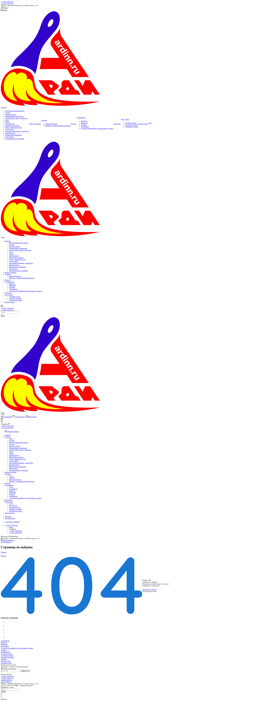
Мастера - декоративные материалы (21, 278)
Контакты (8, 293)
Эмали (11, 254)
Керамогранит (14, 265)
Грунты (11, 245)
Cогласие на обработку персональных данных (25, 291)
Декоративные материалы (18, 248)
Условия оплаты (14, 297)
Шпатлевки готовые (16, 258)
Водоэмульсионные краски (18, 243)
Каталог (8, 241)
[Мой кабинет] (2, 306)
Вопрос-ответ (10, 302)
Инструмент (13, 269)
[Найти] (1, 314)
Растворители (14, 256)
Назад (11, 439)
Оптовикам (13, 289)
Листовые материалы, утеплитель (21, 263)
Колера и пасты (14, 246)
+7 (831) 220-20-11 (7, 3)
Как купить (9, 295)
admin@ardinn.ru (8, 540)
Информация (5, 652)
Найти (3, 691)
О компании (9, 282)
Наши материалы (15, 276)
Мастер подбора (10, 272)
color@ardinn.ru (6, 542)
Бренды (7, 280)
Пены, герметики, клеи (17, 259)
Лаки (11, 252)
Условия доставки (15, 298)
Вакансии (12, 285)
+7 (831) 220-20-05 (7, 2)
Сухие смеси (13, 261)
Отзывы (12, 287)
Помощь (4, 659)
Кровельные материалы (17, 267)
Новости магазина (9, 669)
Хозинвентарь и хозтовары (18, 271)
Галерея (7, 274)
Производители (6, 663)
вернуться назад (150, 591)
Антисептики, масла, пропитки (20, 250)
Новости (12, 284)
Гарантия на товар (15, 300)
